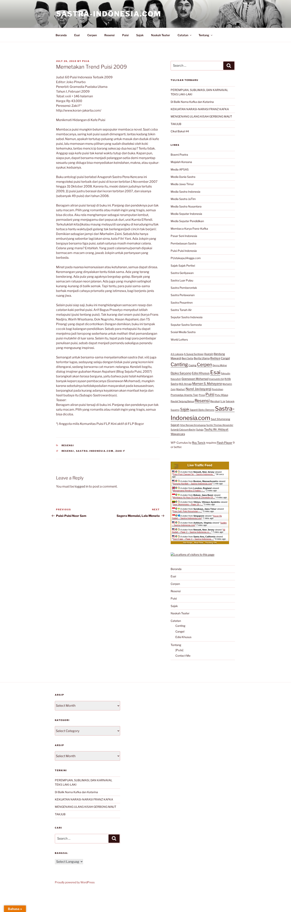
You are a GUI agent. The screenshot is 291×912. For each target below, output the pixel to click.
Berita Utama (202, 358)
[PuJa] (179, 650)
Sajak (140, 35)
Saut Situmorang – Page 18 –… (188, 504)
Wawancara (178, 434)
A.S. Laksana (177, 354)
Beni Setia (187, 358)
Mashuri (180, 389)
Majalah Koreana (181, 162)
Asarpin (208, 353)
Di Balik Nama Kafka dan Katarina (192, 101)
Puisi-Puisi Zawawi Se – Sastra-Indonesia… (194, 474)
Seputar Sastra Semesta (186, 324)
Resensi (109, 35)
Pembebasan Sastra (183, 243)
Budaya (215, 358)
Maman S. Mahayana (207, 383)
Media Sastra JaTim (183, 199)
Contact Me (182, 655)
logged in (81, 486)
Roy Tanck (198, 442)
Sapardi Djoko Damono (202, 409)
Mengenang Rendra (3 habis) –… (189, 490)
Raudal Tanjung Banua (182, 401)
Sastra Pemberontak (184, 287)
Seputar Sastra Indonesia (187, 317)
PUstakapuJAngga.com (186, 258)
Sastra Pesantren (182, 302)
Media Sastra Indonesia (185, 191)
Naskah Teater (160, 35)
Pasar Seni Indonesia (184, 236)
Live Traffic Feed (199, 465)
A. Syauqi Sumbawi (194, 354)
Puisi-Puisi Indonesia (184, 250)
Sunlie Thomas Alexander (219, 425)
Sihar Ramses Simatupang (193, 425)
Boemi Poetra (179, 154)
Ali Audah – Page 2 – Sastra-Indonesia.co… (198, 530)
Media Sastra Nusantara (186, 206)
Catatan (183, 35)
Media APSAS (180, 169)
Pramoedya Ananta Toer (184, 394)
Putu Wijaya (221, 395)
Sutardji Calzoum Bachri (183, 429)
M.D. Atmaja (185, 384)
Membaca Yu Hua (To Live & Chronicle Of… (194, 497)
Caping (192, 365)
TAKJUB (176, 124)
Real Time (198, 543)
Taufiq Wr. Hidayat (216, 429)
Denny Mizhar (220, 365)
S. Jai (222, 401)
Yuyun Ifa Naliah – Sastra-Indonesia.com (197, 517)
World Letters (179, 339)
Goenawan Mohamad (195, 378)
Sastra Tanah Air (181, 310)
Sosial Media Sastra (183, 332)
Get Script (187, 543)
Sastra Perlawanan (183, 295)
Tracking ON (211, 543)
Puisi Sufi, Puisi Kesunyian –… (187, 511)
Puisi (125, 35)
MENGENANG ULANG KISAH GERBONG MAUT (201, 116)
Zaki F (120, 451)
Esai (77, 35)
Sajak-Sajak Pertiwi (183, 265)
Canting (179, 364)
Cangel (225, 358)
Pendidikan (217, 389)
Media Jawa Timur (182, 184)
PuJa (86, 61)
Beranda (61, 35)
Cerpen (92, 35)
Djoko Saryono (181, 373)
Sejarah (175, 424)
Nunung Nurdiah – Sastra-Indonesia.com (192, 483)
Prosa (202, 395)
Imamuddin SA (216, 379)
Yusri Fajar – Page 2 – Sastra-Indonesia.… (193, 539)
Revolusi (215, 401)
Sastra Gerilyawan (182, 273)
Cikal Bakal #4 (180, 131)
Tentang (204, 35)
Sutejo (200, 429)
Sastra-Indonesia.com (108, 13)
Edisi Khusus (201, 373)
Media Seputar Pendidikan (187, 221)
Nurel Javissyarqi (198, 389)
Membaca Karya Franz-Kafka (189, 228)
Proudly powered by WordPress (75, 882)
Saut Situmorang (220, 419)
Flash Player (224, 442)
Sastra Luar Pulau (182, 280)
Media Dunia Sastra (183, 176)
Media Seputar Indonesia (186, 213)
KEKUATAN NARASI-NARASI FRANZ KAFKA (200, 109)
